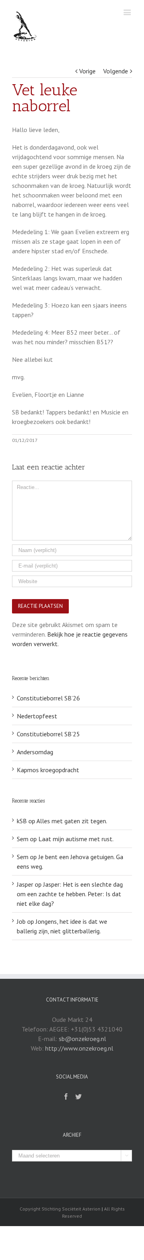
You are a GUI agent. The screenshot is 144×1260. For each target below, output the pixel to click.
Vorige (87, 71)
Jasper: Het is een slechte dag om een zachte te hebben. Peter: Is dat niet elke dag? (70, 893)
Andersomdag (35, 752)
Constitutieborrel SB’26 (48, 698)
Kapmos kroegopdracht (48, 770)
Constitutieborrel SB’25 (48, 734)
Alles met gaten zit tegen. (71, 821)
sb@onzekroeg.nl (82, 1039)
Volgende (115, 71)
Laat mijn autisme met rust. (76, 839)
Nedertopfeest (37, 716)
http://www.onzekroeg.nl (79, 1048)
